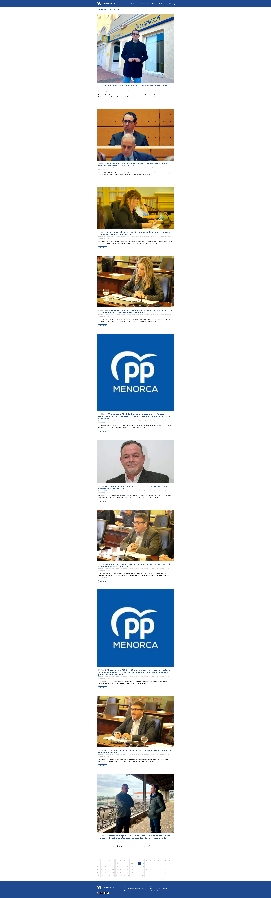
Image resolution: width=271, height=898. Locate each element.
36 (158, 863)
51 (139, 866)
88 (128, 872)
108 (128, 875)
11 (139, 860)
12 (143, 860)
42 (105, 866)
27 (124, 863)
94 (150, 872)
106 (121, 875)
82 (105, 872)
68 (128, 869)
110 (135, 875)
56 (158, 866)
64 (113, 869)
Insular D (137, 90)
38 (165, 863)
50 (135, 866)
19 (169, 860)
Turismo (161, 90)
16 (158, 860)
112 (143, 875)
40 (98, 866)
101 (102, 875)
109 (132, 875)
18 (165, 860)
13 (146, 860)
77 (162, 869)
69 (132, 869)
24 (113, 863)
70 (135, 869)
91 (139, 872)
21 (102, 863)
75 (154, 869)
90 (135, 872)
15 (154, 860)
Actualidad (110, 90)
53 (147, 866)
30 (135, 863)
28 (128, 863)
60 (98, 869)
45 (117, 866)
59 (169, 866)
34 (150, 863)
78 (165, 869)
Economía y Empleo (125, 90)
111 (139, 875)
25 (117, 863)
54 (150, 866)
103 (109, 875)
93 (147, 872)
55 (154, 866)
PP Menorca (168, 90)
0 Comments (101, 91)
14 (150, 860)
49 (132, 866)
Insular (133, 90)
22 (105, 863)
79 (169, 869)
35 (154, 863)
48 (128, 866)
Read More (103, 100)
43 (109, 866)
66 (120, 869)
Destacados (117, 90)
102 (106, 875)
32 (143, 863)
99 (169, 872)
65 (117, 869)
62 (105, 869)
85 (117, 872)
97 (162, 872)
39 (169, 863)
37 (162, 863)
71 (139, 869)
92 (143, 872)
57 (162, 866)
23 (109, 863)
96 (158, 872)
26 (120, 863)
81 (102, 872)
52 (143, 866)
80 (98, 872)
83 (109, 872)
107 (124, 875)
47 (124, 866)
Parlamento (146, 90)
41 (102, 866)
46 (120, 866)
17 (161, 860)
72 (143, 869)
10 (135, 860)
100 (98, 875)
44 (113, 866)
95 (154, 872)
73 (147, 869)
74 (150, 869)
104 (113, 875)
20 (98, 863)
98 (165, 872)
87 (124, 872)
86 (120, 872)
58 (165, 866)
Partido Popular (154, 90)
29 (132, 863)
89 (132, 872)
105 (117, 875)
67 (124, 869)
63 (109, 869)
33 (147, 863)
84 (113, 872)
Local (141, 90)
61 (102, 869)
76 (158, 869)
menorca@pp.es (154, 890)
